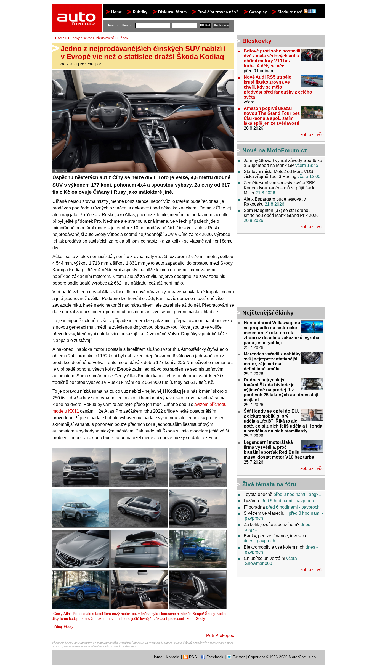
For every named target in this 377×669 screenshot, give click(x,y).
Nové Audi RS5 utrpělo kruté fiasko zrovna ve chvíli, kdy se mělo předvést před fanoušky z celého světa (278, 87)
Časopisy (258, 12)
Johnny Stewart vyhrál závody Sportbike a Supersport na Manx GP (283, 163)
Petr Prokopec (90, 64)
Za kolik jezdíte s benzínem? (271, 524)
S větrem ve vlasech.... (266, 513)
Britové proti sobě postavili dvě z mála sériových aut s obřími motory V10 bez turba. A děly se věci (272, 58)
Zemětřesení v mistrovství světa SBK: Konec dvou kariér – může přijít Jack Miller (280, 187)
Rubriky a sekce (80, 38)
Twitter (238, 657)
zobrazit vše (312, 134)
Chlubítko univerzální (264, 558)
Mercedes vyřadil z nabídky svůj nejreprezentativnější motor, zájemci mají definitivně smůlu (272, 361)
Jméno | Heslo (119, 25)
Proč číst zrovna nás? (218, 12)
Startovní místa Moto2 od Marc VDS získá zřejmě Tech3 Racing (278, 174)
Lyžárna (251, 500)
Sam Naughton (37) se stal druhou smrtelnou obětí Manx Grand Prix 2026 (281, 213)
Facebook (214, 657)
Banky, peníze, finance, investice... (277, 535)
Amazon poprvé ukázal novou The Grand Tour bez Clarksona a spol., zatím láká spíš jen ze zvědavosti (272, 116)
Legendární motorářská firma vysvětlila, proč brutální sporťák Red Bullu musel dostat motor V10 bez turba (279, 450)
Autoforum (77, 9)
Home (116, 12)
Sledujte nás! (291, 12)
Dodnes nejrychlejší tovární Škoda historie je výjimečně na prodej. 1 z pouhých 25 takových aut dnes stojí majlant (281, 390)
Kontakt (173, 657)
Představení (105, 38)
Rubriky (140, 12)
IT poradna (254, 507)
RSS (192, 657)
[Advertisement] (271, 271)
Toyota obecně (258, 494)
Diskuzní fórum (172, 12)
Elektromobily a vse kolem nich (274, 547)
